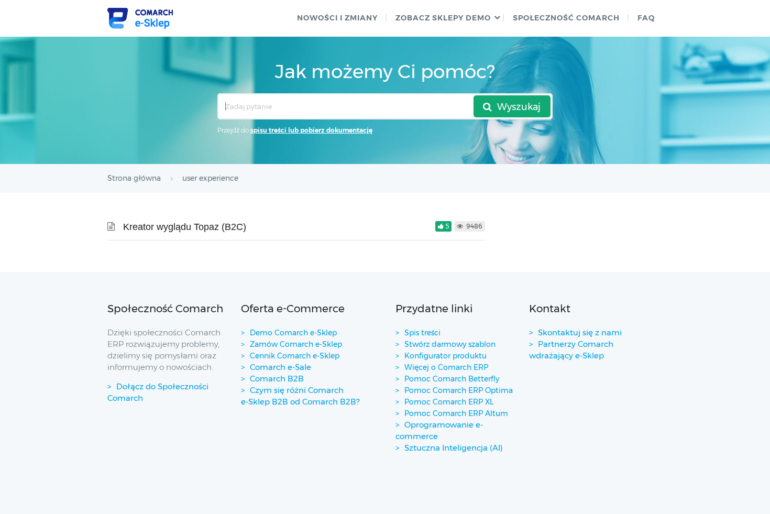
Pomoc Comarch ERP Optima (458, 390)
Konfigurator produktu (445, 355)
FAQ (646, 18)
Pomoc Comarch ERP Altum (456, 413)
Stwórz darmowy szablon (450, 344)
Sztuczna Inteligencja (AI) (453, 448)
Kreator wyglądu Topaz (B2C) (184, 227)
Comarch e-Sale (280, 367)
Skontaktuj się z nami (580, 332)
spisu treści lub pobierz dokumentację (311, 130)
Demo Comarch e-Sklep (293, 332)
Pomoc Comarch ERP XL (448, 402)
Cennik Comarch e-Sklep (294, 355)
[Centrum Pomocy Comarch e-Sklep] (140, 18)
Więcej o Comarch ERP (446, 367)
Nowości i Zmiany (337, 18)
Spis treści (422, 332)
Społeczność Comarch (566, 18)
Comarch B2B (277, 379)
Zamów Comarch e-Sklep (296, 344)
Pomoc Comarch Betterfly (451, 379)
